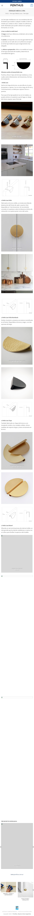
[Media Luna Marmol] (16, 554)
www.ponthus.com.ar (17, 874)
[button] (2, 5)
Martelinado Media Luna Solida (17, 360)
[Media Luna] (16, 121)
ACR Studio (17, 865)
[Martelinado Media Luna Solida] (16, 346)
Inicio (7, 13)
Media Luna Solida (17, 247)
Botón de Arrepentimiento (9, 911)
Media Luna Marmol (17, 568)
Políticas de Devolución (25, 911)
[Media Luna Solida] (16, 233)
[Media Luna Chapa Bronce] (16, 451)
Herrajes (26, 13)
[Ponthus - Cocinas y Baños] (17, 5)
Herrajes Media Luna (16, 13)
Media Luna (17, 135)
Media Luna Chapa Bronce (17, 465)
